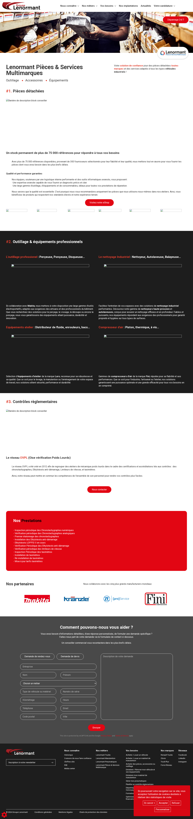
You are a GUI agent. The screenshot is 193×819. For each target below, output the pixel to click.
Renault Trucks (167, 755)
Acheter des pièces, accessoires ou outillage (141, 765)
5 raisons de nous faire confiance (77, 758)
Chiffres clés (69, 762)
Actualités (146, 6)
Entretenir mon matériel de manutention (137, 776)
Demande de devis (70, 656)
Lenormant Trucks (103, 755)
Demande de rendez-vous (37, 656)
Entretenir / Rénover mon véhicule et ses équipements (140, 771)
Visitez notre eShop (99, 202)
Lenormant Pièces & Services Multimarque (108, 766)
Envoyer (96, 727)
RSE (65, 765)
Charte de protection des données (93, 812)
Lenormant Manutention (105, 758)
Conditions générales (43, 812)
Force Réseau (166, 765)
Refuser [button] (176, 803)
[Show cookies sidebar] (4, 815)
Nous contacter (99, 489)
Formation (130, 793)
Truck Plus (165, 762)
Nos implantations (128, 6)
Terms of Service (122, 736)
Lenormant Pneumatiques (106, 762)
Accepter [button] (163, 803)
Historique (68, 755)
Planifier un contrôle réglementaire (139, 784)
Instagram (182, 762)
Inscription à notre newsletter (21, 762)
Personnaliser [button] (163, 809)
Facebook (182, 755)
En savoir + (149, 803)
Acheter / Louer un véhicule (137, 755)
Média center (69, 768)
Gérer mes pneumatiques (136, 781)
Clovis (163, 758)
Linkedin (181, 758)
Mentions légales (66, 812)
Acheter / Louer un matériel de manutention (138, 759)
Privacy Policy (106, 736)
